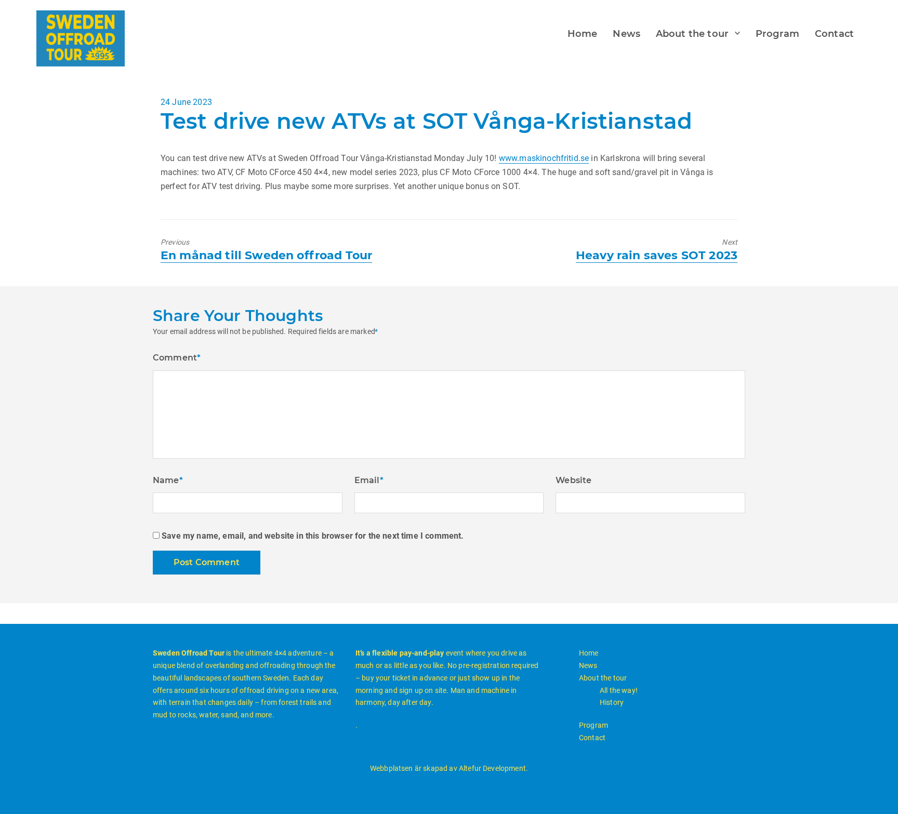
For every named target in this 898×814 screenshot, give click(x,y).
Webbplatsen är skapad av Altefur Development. (449, 768)
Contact (834, 33)
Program (777, 33)
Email (369, 480)
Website (573, 480)
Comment (177, 358)
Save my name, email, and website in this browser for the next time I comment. (313, 536)
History (612, 702)
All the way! (619, 690)
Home (582, 33)
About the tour (692, 33)
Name (168, 480)
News (626, 33)
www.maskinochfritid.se (544, 158)
